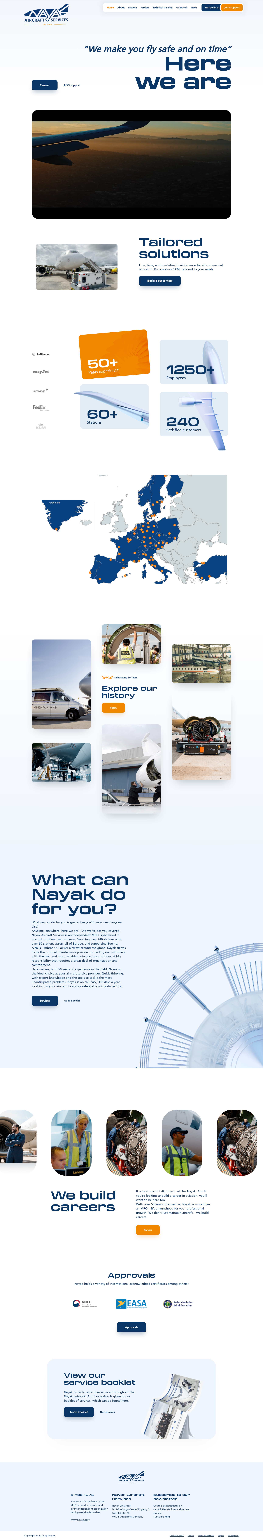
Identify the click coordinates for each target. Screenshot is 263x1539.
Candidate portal (177, 1536)
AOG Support (232, 7)
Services (145, 7)
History (113, 708)
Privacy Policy (233, 1536)
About (121, 7)
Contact (191, 1536)
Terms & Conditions (206, 1536)
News (194, 7)
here (167, 1516)
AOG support (72, 85)
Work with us (212, 7)
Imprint (221, 1536)
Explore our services (159, 280)
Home (110, 7)
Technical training (163, 7)
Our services (107, 1412)
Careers (44, 85)
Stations (132, 7)
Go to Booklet (72, 1000)
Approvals (182, 7)
